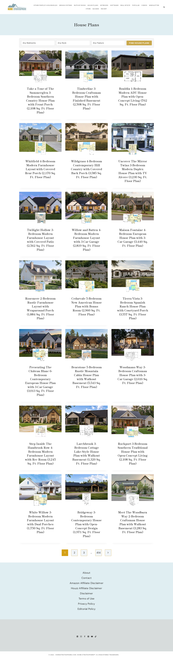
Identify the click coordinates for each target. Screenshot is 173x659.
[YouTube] (92, 636)
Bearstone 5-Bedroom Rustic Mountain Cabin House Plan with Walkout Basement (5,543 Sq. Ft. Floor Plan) (86, 377)
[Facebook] (84, 636)
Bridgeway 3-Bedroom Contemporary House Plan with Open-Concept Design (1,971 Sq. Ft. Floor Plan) (86, 524)
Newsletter (154, 5)
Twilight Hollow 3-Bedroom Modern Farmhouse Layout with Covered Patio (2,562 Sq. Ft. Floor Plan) (40, 240)
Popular (135, 5)
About (86, 572)
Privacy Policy (86, 603)
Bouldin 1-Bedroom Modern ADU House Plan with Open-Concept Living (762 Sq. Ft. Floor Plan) (132, 96)
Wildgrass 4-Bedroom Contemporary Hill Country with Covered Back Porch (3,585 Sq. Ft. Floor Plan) (86, 169)
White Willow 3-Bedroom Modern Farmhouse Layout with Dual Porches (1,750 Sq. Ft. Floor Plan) (40, 522)
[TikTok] (95, 636)
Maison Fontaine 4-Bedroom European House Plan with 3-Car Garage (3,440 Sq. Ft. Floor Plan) (133, 238)
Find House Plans (139, 43)
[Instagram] (81, 636)
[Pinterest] (88, 636)
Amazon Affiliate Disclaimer (86, 583)
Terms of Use (87, 598)
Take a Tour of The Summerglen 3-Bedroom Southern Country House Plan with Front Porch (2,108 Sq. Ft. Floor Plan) (40, 100)
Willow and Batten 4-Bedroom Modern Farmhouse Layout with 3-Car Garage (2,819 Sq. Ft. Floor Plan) (86, 240)
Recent (104, 9)
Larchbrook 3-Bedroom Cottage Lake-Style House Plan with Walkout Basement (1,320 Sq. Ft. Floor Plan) (86, 453)
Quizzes (96, 9)
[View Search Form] (164, 7)
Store (88, 9)
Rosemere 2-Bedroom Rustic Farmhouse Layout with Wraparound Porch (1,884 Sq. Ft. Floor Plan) (40, 308)
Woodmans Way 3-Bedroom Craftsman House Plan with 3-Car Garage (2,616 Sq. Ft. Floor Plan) (133, 375)
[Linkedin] (77, 636)
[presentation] (40, 66)
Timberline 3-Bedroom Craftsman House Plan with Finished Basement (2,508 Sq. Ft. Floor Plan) (86, 98)
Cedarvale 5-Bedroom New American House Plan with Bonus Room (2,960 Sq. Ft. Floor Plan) (86, 306)
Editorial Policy (87, 609)
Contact (86, 578)
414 (99, 552)
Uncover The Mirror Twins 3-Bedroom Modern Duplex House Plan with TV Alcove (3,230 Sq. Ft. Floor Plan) (132, 171)
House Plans (93, 5)
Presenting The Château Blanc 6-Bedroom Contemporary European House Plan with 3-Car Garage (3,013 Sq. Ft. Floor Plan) (40, 381)
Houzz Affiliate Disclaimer (86, 588)
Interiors (104, 5)
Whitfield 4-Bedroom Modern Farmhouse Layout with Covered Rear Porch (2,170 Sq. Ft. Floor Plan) (40, 169)
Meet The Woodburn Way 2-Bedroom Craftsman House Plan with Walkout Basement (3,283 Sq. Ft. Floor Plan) (132, 522)
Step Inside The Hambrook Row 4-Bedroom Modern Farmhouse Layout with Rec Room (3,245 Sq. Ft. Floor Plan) (40, 453)
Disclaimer (86, 593)
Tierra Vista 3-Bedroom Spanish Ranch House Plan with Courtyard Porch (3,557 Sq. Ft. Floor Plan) (132, 308)
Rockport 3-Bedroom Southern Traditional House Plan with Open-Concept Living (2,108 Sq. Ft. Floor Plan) (133, 453)
